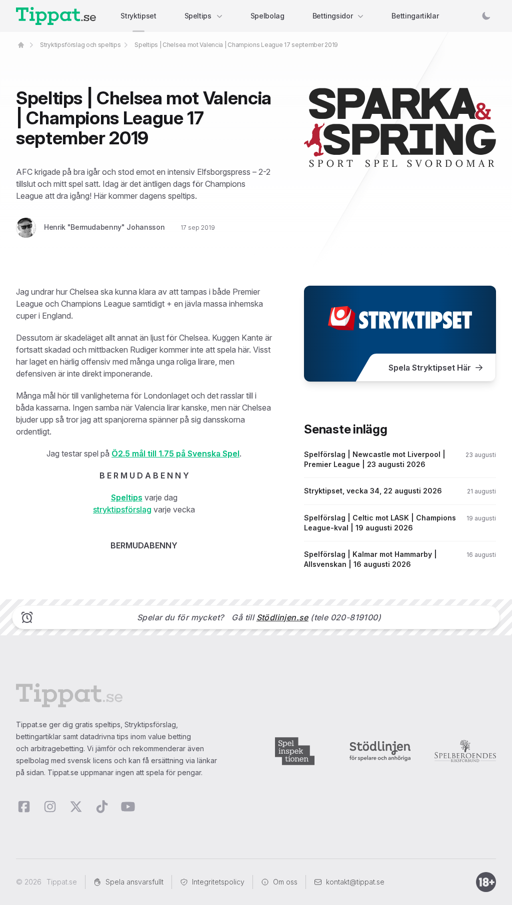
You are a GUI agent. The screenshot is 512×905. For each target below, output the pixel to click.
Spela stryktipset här (429, 368)
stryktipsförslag (122, 509)
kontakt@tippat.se (355, 882)
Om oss (285, 882)
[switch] (486, 16)
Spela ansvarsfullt (135, 882)
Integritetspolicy (218, 882)
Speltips (198, 15)
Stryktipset (138, 15)
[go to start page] (21, 45)
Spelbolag (267, 15)
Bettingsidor (332, 15)
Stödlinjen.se (282, 617)
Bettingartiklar (415, 15)
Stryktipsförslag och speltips (80, 44)
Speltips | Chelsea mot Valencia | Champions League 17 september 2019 (236, 44)
